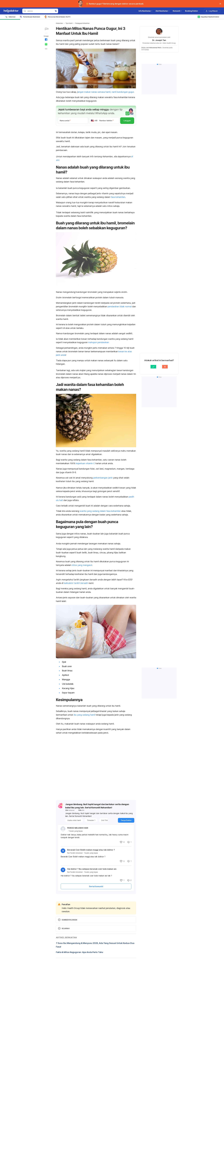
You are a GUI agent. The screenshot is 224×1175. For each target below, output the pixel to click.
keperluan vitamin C (85, 463)
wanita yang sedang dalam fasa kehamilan (100, 511)
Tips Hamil (69, 23)
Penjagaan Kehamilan (82, 23)
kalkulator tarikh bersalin (76, 583)
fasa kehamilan (117, 197)
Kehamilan (59, 23)
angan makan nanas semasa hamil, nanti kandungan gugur (106, 92)
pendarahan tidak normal (120, 306)
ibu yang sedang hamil (84, 715)
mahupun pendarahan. (98, 342)
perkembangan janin (103, 477)
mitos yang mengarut (82, 565)
